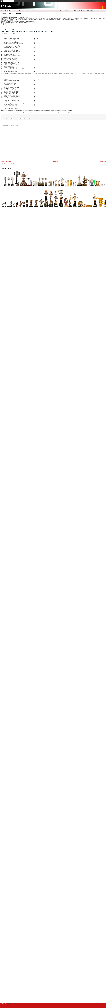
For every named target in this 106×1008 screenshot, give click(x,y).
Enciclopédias (82, 10)
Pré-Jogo (62, 10)
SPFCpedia (4, 1003)
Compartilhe (3, 115)
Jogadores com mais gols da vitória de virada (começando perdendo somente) (28, 31)
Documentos (51, 10)
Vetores (75, 10)
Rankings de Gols (27, 118)
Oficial (6, 10)
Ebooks (20, 10)
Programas (30, 10)
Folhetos (40, 10)
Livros (16, 10)
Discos (57, 10)
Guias (25, 10)
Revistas (11, 10)
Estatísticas (8, 118)
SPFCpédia (6, 6)
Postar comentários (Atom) (10, 163)
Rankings (22, 118)
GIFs (67, 10)
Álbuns (35, 10)
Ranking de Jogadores (15, 118)
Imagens (71, 10)
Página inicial (55, 161)
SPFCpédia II (89, 10)
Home (2, 10)
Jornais (45, 10)
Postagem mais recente (6, 161)
